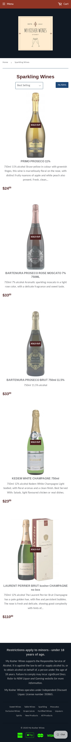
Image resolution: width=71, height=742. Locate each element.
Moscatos (54, 707)
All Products (46, 715)
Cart (65, 4)
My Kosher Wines (36, 728)
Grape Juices (29, 711)
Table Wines (29, 707)
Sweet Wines (15, 707)
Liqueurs (59, 711)
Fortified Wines (45, 711)
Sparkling (42, 707)
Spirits (19, 715)
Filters (62, 85)
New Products (31, 715)
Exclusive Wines (13, 711)
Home (5, 62)
